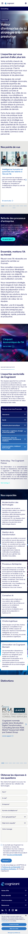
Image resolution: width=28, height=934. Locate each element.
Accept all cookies (14, 924)
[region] (14, 924)
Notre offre (5, 890)
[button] (26, 3)
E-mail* (4, 798)
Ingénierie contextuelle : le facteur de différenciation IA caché (12, 341)
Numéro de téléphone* (10, 810)
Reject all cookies (14, 928)
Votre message (7, 829)
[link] (9, 3)
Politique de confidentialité (11, 867)
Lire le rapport (6, 736)
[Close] (26, 915)
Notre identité (6, 895)
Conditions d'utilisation (8, 869)
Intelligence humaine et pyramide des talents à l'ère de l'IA (12, 171)
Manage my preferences (14, 932)
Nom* (4, 792)
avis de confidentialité (14, 855)
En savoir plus (6, 201)
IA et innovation (6, 900)
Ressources (5, 905)
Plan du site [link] (4, 913)
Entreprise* (6, 804)
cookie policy (4, 920)
